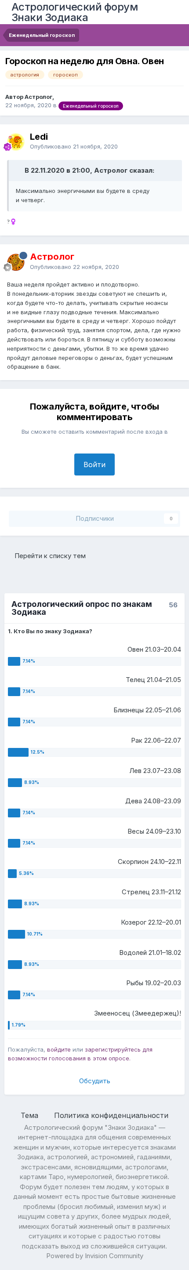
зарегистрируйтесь (113, 1049)
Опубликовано (74, 146)
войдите (59, 1049)
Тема (30, 1115)
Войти (94, 464)
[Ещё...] (173, 141)
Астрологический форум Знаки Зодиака (74, 12)
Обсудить (94, 1081)
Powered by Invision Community (94, 1256)
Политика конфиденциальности (111, 1115)
